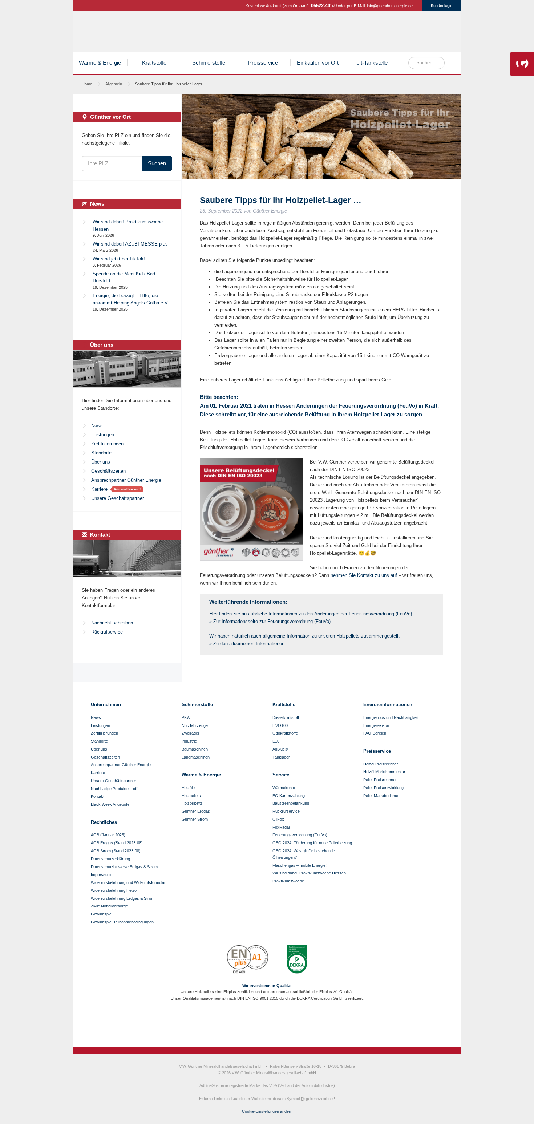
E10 (275, 741)
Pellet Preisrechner (380, 779)
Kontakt (97, 796)
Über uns (100, 462)
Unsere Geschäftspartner (117, 498)
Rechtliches (104, 822)
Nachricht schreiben (112, 623)
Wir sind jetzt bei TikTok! (119, 259)
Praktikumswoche (288, 881)
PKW (186, 717)
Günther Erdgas (411, 33)
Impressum (101, 874)
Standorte (101, 453)
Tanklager (281, 757)
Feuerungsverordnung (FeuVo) (299, 835)
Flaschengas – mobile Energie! (299, 865)
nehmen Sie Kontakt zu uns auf (364, 575)
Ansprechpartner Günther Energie (126, 480)
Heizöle (304, 33)
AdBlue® (280, 749)
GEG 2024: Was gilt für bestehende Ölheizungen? (303, 854)
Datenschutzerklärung (110, 859)
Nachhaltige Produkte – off (114, 789)
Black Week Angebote (110, 804)
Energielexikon (376, 725)
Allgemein (113, 84)
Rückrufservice (107, 632)
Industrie (189, 741)
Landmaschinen (196, 757)
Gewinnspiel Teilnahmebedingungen (122, 922)
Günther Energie (124, 31)
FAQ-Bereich (374, 733)
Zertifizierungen (107, 443)
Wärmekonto (283, 787)
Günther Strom (438, 33)
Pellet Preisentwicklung (383, 787)
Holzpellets (331, 33)
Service (280, 774)
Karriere (99, 489)
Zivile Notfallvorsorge (109, 906)
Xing (285, 1024)
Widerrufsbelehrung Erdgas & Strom (122, 898)
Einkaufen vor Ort (318, 63)
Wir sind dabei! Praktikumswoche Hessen (309, 873)
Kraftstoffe (358, 33)
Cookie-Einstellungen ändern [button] (267, 1111)
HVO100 (280, 725)
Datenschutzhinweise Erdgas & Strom (124, 867)
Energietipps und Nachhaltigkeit (390, 717)
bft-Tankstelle (372, 63)
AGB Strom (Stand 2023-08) (116, 851)
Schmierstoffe (384, 33)
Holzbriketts (192, 803)
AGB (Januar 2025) (108, 835)
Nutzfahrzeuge (195, 725)
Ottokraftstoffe (285, 733)
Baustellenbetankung (290, 803)
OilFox (278, 819)
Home (87, 84)
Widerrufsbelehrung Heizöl (114, 890)
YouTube (273, 1024)
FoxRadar (281, 827)
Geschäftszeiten (108, 471)
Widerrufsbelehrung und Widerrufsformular (128, 882)
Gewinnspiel (101, 914)
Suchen (157, 163)
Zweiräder (190, 733)
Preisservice (263, 63)
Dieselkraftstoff (285, 717)
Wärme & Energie (100, 63)
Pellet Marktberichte (380, 795)
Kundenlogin (441, 5)
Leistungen (102, 434)
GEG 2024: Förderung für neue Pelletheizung (312, 843)
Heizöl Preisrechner (380, 764)
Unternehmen (106, 704)
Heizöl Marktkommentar (384, 771)
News (97, 425)
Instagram (260, 1024)
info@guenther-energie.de (390, 6)
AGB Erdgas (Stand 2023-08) (117, 843)
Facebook (248, 1024)
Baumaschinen (195, 749)
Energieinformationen (387, 704)
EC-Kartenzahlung (288, 795)
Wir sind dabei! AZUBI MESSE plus (130, 244)
